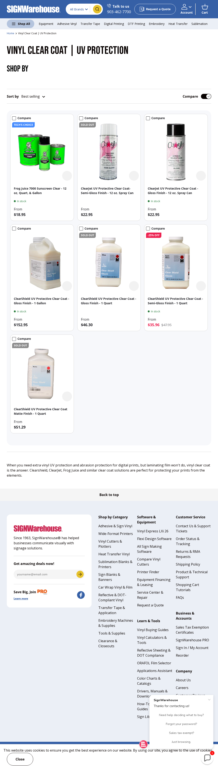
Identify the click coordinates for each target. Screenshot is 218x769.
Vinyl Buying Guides (153, 629)
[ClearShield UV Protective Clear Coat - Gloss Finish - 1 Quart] (109, 262)
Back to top (109, 494)
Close (20, 759)
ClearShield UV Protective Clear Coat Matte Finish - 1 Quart (40, 411)
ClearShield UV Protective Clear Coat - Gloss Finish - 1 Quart (108, 301)
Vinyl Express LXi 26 (152, 531)
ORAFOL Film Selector (154, 663)
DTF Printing (136, 24)
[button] (204, 9)
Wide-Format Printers (115, 533)
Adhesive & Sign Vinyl (115, 526)
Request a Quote (150, 605)
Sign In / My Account (192, 647)
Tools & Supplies (111, 633)
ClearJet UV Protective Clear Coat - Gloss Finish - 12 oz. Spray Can (173, 190)
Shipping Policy (188, 564)
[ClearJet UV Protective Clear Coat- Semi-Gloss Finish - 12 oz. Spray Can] (109, 152)
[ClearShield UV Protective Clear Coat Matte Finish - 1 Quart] (42, 373)
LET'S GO (80, 574)
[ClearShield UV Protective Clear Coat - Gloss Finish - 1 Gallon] (42, 262)
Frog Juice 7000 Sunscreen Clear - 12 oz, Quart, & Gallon (40, 190)
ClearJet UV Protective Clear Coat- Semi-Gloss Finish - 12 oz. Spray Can (107, 190)
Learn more (21, 598)
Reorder (182, 655)
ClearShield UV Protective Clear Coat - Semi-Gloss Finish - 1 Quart (175, 301)
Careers (182, 687)
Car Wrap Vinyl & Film (115, 587)
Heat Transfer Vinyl (114, 554)
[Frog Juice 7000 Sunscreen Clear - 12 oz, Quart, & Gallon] (42, 152)
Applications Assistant (154, 670)
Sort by (13, 96)
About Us (183, 680)
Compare (190, 96)
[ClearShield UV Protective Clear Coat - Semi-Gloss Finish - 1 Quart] (176, 262)
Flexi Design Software (154, 538)
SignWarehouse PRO (192, 640)
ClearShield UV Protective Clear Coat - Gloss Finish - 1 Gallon (41, 301)
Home (10, 33)
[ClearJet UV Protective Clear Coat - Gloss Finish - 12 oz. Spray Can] (176, 152)
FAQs (180, 597)
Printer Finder (148, 572)
